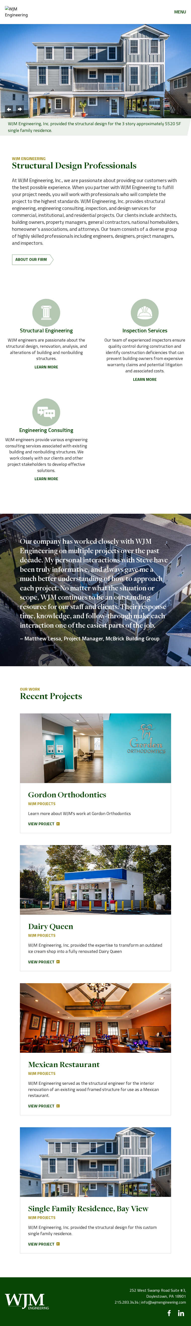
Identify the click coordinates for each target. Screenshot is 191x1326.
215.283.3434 (127, 1302)
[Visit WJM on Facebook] (169, 1313)
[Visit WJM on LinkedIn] (181, 1313)
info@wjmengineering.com (163, 1302)
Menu (180, 11)
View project (41, 824)
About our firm (31, 259)
